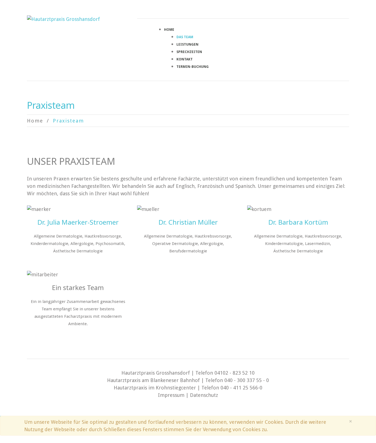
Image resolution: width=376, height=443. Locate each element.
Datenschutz (204, 395)
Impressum (171, 395)
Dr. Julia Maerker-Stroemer (78, 222)
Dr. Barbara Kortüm (298, 222)
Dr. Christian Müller (188, 222)
